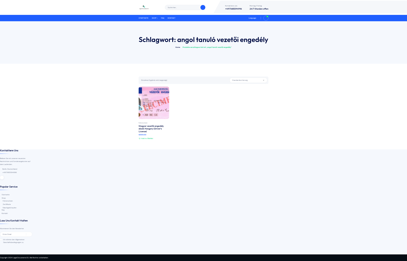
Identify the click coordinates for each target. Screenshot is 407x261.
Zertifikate (7, 204)
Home (177, 47)
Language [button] (252, 18)
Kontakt (171, 18)
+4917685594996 (233, 8)
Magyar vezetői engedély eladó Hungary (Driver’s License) (151, 129)
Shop (154, 18)
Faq (162, 18)
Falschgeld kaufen (9, 208)
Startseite (143, 18)
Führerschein (143, 123)
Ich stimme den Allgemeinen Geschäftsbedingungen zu (13, 240)
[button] (165, 102)
